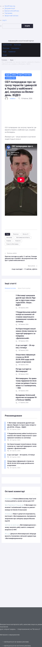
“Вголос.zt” (36, 629)
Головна (4, 60)
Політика (27, 75)
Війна (14, 75)
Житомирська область (23, 237)
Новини (8, 241)
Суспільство (10, 78)
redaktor (13, 98)
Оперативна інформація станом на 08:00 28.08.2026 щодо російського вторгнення (20, 463)
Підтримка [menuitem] (8, 13)
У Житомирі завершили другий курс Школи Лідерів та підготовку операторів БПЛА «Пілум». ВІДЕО (26, 300)
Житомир (9, 237)
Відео (12, 60)
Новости (17, 241)
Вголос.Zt (25, 234)
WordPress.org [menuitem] (10, 6)
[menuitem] (22, 26)
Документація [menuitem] (10, 8)
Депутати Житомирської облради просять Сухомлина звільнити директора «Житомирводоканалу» (20, 536)
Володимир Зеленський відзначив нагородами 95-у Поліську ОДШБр (26, 397)
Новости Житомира (12, 244)
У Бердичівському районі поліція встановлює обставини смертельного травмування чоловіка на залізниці (26, 317)
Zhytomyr (16, 234)
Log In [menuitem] (4, 20)
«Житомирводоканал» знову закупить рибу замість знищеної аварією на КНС (20, 527)
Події (20, 75)
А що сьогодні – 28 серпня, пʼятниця (21, 455)
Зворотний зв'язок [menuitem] (11, 16)
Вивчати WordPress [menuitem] (12, 11)
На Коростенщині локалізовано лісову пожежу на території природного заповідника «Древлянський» (26, 333)
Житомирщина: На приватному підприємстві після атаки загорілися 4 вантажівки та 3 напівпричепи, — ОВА (26, 383)
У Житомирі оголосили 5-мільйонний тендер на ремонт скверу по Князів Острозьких (21, 507)
